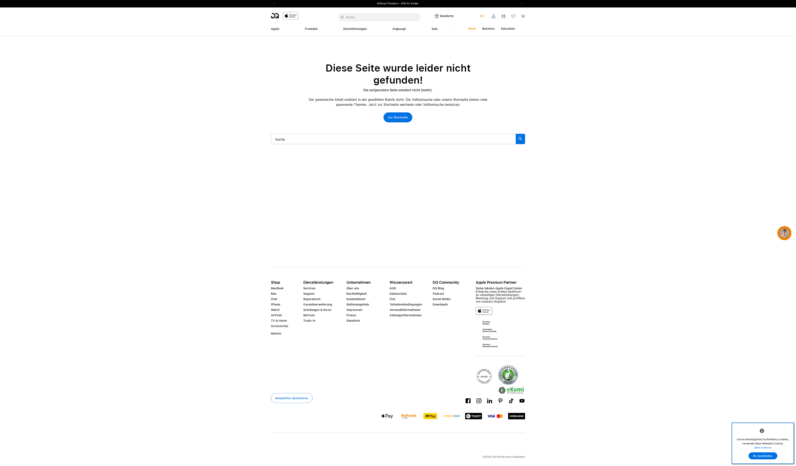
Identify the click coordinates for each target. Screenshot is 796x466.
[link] (523, 17)
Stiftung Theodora (387, 3)
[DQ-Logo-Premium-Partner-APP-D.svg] (285, 15)
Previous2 (275, 3)
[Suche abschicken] (342, 17)
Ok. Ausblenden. (763, 456)
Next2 (520, 3)
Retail (472, 28)
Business (488, 28)
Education (508, 28)
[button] (493, 16)
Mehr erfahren (763, 447)
